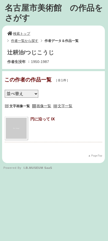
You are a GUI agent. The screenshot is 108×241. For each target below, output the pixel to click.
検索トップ (21, 34)
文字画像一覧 (19, 106)
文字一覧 (65, 106)
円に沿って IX (42, 119)
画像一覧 (43, 106)
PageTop (96, 155)
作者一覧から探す (24, 41)
